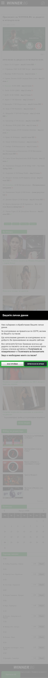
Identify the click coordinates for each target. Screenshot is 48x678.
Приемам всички (35, 364)
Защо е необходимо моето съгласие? (19, 355)
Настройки (12, 364)
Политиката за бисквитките (31, 351)
